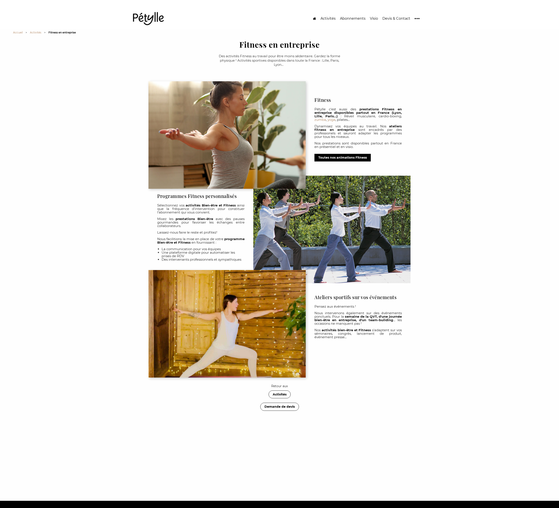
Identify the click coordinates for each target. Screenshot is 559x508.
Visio (374, 18)
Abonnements (353, 18)
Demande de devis (279, 407)
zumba (320, 120)
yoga (331, 120)
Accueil (18, 32)
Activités (328, 18)
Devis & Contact (396, 18)
